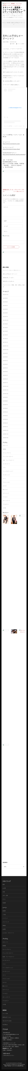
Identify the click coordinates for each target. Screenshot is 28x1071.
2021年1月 (5, 342)
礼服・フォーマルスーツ (8, 460)
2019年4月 (5, 415)
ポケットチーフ (6, 500)
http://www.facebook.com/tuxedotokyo (14, 154)
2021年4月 (5, 331)
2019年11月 (5, 390)
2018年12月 (5, 430)
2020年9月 (5, 353)
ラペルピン (5, 496)
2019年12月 (5, 386)
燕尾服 (4, 449)
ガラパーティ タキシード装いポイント (12, 270)
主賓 (4, 891)
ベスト (4, 467)
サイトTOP (5, 1013)
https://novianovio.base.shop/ (11, 149)
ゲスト (4, 899)
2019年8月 (5, 401)
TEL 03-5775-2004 (7, 1020)
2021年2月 (5, 338)
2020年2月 (5, 379)
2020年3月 (5, 375)
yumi (7, 41)
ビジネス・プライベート (8, 932)
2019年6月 (5, 408)
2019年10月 (5, 393)
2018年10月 (5, 437)
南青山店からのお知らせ (8, 281)
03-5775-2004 (9, 167)
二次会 (4, 914)
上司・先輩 (5, 895)
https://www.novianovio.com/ (11, 143)
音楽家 (4, 902)
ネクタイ (5, 485)
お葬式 (4, 929)
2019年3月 (5, 419)
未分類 (12, 43)
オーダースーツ (6, 463)
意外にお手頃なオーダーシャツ (10, 274)
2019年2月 (5, 423)
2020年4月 (5, 371)
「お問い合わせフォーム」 (8, 1055)
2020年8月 (5, 357)
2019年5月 (5, 412)
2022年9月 (5, 309)
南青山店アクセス (7, 1017)
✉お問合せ (5, 1024)
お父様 (4, 888)
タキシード (5, 445)
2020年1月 (5, 382)
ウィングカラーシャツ (8, 471)
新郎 (4, 884)
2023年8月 (5, 301)
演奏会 (4, 925)
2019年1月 (5, 426)
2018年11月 (5, 434)
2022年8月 (5, 313)
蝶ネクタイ (5, 489)
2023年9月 (5, 298)
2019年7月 (5, 404)
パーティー (5, 918)
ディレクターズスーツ (8, 456)
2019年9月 (5, 397)
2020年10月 (5, 349)
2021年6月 (5, 327)
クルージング (6, 921)
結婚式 (4, 910)
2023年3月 (5, 305)
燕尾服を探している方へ (9, 277)
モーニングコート (7, 452)
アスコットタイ (6, 482)
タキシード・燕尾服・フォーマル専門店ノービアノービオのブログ (13, 9)
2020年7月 (5, 360)
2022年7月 (5, 316)
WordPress (20, 1065)
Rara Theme (7, 1065)
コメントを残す (20, 43)
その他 (4, 507)
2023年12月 (5, 294)
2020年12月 (5, 346)
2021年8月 (5, 324)
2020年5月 (5, 368)
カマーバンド (6, 493)
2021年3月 (5, 335)
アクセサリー (6, 504)
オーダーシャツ (6, 474)
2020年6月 (5, 364)
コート (4, 478)
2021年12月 (5, 320)
